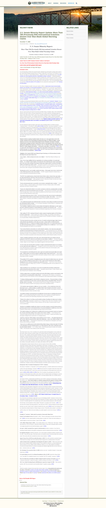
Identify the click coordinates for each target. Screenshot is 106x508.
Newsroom (61, 501)
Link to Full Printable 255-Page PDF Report (30, 67)
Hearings (44, 501)
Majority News (26, 28)
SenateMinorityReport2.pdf (26, 486)
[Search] (76, 3)
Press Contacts (69, 37)
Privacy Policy (52, 501)
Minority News (69, 34)
